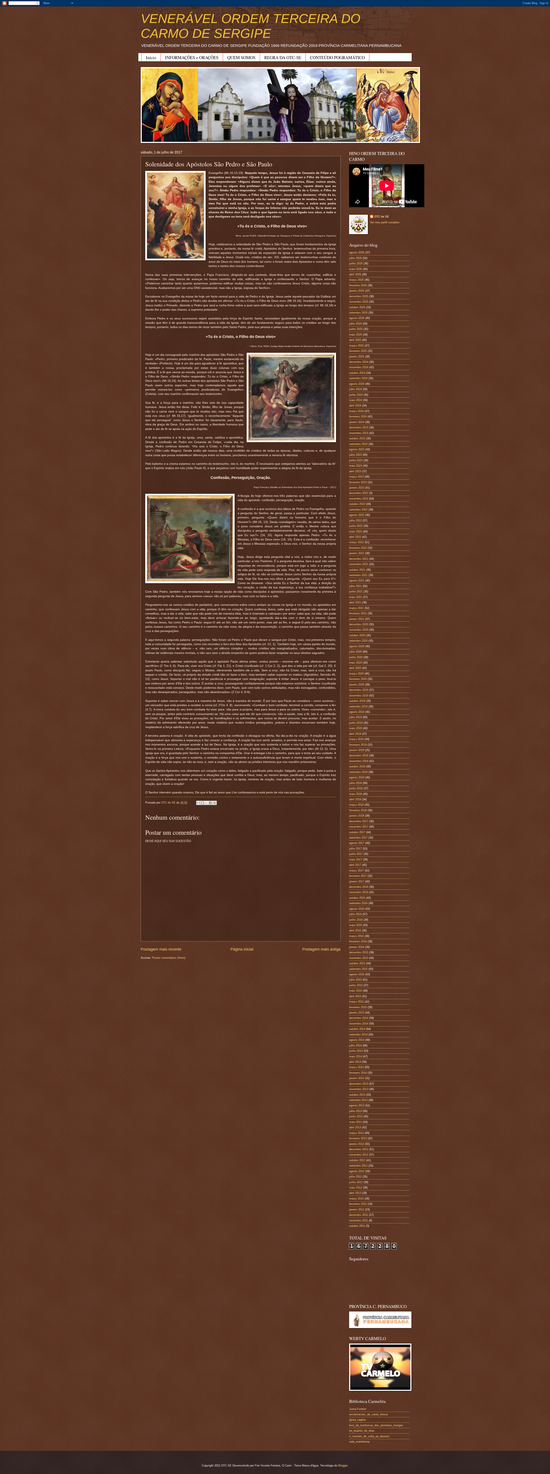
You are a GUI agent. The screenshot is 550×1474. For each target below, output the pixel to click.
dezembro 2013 (358, 1083)
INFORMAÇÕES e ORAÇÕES (191, 57)
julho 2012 (355, 1176)
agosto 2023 (356, 449)
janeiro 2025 (356, 356)
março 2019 (356, 739)
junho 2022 (356, 526)
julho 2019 (355, 717)
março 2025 (356, 345)
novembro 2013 (358, 1089)
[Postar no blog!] (202, 803)
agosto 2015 (356, 974)
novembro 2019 (358, 695)
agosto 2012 (356, 1171)
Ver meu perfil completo (384, 222)
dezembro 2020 (358, 624)
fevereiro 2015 (358, 1007)
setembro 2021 (358, 575)
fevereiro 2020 (358, 679)
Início (151, 57)
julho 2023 (355, 454)
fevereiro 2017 (358, 875)
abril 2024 (355, 405)
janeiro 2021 (356, 619)
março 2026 (356, 279)
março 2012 (356, 1198)
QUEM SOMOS (241, 57)
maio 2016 (355, 925)
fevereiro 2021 (358, 613)
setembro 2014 (358, 1034)
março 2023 (356, 476)
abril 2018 (355, 799)
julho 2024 (355, 389)
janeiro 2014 (356, 1078)
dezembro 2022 (358, 493)
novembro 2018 (358, 761)
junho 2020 (356, 657)
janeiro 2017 (356, 881)
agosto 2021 (356, 580)
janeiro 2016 (356, 947)
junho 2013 (356, 1116)
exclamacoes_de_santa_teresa (368, 1414)
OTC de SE (381, 216)
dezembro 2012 (358, 1149)
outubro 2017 (357, 832)
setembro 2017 (358, 837)
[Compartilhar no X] (206, 803)
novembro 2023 (358, 433)
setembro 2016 (358, 903)
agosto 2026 (356, 252)
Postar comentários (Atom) (168, 957)
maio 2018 (355, 794)
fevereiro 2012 (358, 1204)
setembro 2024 (358, 378)
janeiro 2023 (356, 487)
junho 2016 (356, 919)
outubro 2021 (357, 569)
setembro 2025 (358, 312)
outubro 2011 (357, 1225)
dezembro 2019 (358, 690)
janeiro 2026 (356, 290)
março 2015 (356, 1001)
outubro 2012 (357, 1160)
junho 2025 (356, 329)
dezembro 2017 (358, 821)
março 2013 (356, 1133)
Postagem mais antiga (321, 949)
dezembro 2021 (358, 558)
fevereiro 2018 (358, 810)
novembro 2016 (358, 892)
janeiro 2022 (356, 553)
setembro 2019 (358, 706)
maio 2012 (355, 1187)
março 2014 (356, 1067)
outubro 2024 (357, 372)
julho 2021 (355, 586)
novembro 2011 (358, 1220)
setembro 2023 (358, 444)
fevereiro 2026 (358, 285)
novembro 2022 (358, 498)
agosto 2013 (356, 1105)
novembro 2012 (358, 1154)
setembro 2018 (358, 772)
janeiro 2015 (356, 1012)
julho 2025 (355, 323)
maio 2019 (355, 728)
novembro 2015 (358, 958)
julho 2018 (355, 783)
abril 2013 (355, 1127)
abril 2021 (355, 602)
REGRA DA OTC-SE (282, 57)
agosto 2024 (356, 383)
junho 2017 (356, 854)
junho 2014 (356, 1050)
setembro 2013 (358, 1100)
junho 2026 (356, 263)
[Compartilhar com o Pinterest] (214, 803)
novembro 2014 (358, 1023)
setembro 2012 (358, 1165)
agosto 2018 (356, 777)
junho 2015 (356, 985)
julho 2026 (355, 258)
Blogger (342, 1465)
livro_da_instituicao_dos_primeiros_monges (376, 1425)
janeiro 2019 (356, 750)
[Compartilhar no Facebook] (210, 803)
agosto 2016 (356, 908)
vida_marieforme (359, 1441)
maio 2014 (355, 1056)
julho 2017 (355, 848)
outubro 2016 (357, 897)
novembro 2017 (358, 826)
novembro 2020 (358, 629)
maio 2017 (355, 859)
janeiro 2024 (356, 422)
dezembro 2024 (358, 362)
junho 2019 (356, 722)
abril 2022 (355, 536)
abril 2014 (355, 1061)
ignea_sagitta (357, 1419)
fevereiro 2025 (358, 351)
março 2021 (356, 608)
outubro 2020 (357, 635)
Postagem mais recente (161, 949)
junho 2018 (356, 788)
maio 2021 (355, 597)
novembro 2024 (358, 367)
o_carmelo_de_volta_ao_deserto (369, 1436)
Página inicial (242, 949)
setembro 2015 (358, 969)
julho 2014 (355, 1045)
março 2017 (356, 870)
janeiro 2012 (356, 1209)
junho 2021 (356, 591)
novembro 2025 (358, 301)
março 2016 (356, 936)
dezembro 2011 (358, 1214)
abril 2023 (355, 471)
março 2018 (356, 804)
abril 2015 (355, 996)
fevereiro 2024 (358, 416)
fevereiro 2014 (358, 1072)
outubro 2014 (357, 1029)
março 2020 (356, 673)
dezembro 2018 (358, 755)
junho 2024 (356, 394)
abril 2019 (355, 733)
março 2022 (356, 542)
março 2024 (356, 411)
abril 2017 (355, 865)
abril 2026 (355, 274)
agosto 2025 (356, 318)
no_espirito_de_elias (361, 1430)
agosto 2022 (356, 515)
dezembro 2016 (358, 886)
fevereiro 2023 (358, 482)
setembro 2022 (358, 509)
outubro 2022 (357, 504)
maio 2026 (355, 269)
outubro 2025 (357, 307)
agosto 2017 (356, 843)
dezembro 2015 (358, 952)
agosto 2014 (356, 1039)
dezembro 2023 (358, 427)
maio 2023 (355, 465)
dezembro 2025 (358, 296)
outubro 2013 (357, 1094)
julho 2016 (355, 914)
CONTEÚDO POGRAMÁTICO (337, 57)
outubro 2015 (357, 963)
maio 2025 (355, 334)
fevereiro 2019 (358, 744)
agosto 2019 (356, 711)
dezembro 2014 (358, 1018)
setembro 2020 (358, 640)
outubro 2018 (357, 766)
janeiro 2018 (356, 815)
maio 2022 (355, 531)
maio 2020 (355, 662)
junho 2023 (356, 460)
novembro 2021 (358, 564)
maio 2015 (355, 990)
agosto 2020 (356, 646)
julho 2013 (355, 1111)
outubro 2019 (357, 700)
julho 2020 (355, 651)
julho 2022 (355, 520)
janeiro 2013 (356, 1144)
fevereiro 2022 (358, 547)
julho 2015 (355, 979)
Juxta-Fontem (357, 1409)
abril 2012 (355, 1193)
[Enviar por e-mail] (198, 803)
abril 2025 (355, 340)
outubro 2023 (357, 438)
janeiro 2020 (356, 684)
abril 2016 (355, 930)
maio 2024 (355, 400)
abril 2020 (355, 668)
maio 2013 (355, 1122)
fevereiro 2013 (358, 1138)
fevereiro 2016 (358, 941)
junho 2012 (356, 1182)
